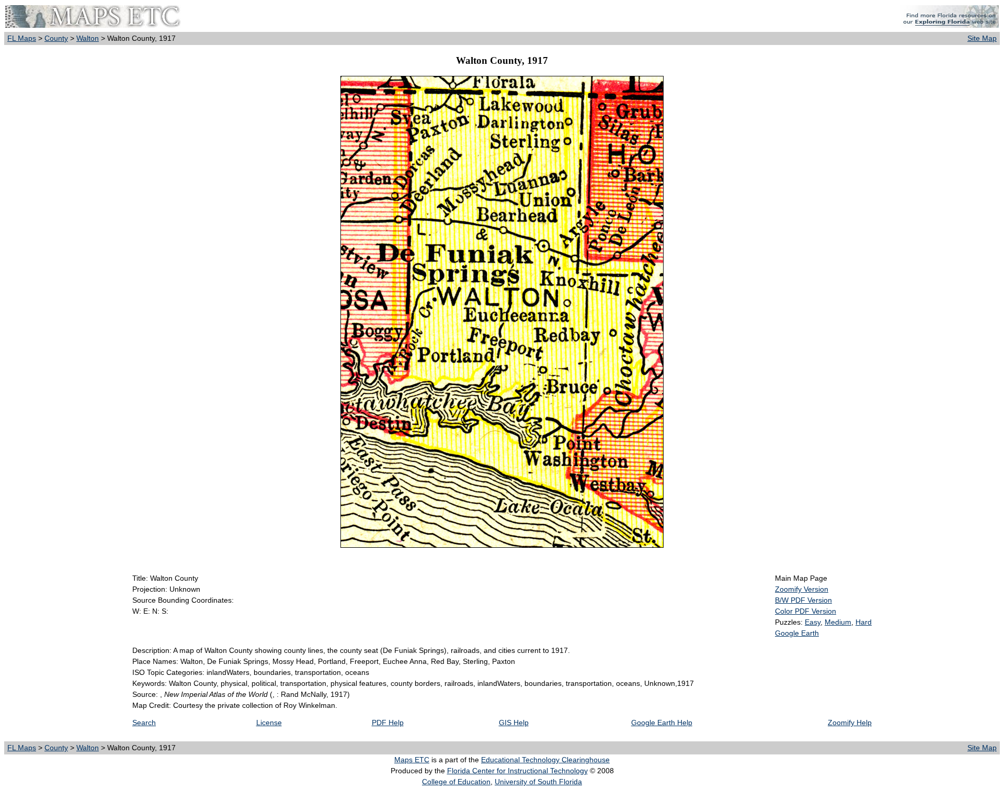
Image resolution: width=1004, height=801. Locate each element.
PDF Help (388, 722)
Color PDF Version (805, 611)
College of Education (456, 781)
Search (144, 722)
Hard (863, 622)
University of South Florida (538, 781)
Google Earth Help (661, 722)
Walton (87, 38)
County (56, 38)
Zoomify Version (801, 589)
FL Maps (21, 38)
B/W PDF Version (803, 600)
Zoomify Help (850, 722)
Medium (838, 622)
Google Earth (797, 633)
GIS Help (514, 722)
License (269, 722)
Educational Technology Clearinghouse (545, 759)
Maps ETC (411, 759)
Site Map (982, 38)
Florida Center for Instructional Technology (517, 770)
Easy (812, 622)
